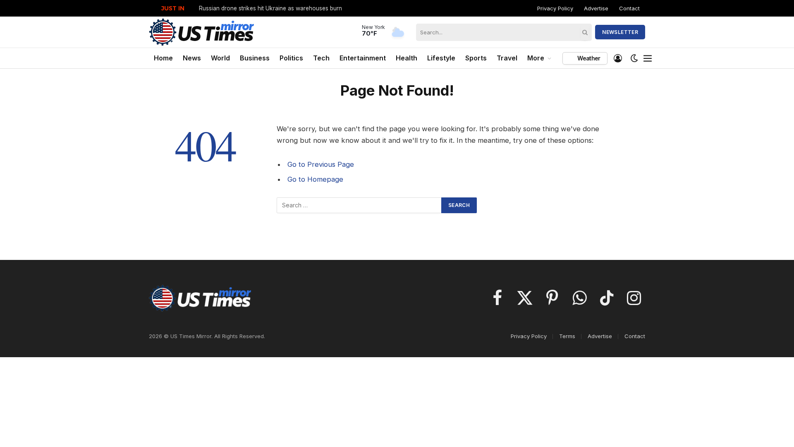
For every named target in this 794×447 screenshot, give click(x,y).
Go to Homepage (315, 179)
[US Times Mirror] (202, 32)
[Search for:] (359, 205)
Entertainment (363, 58)
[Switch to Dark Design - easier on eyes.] (634, 58)
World (220, 58)
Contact (629, 8)
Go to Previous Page (320, 164)
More (535, 58)
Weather (588, 58)
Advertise (596, 8)
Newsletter (620, 32)
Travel (507, 58)
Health (406, 58)
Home (163, 58)
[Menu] (648, 58)
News (192, 58)
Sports (476, 58)
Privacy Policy (555, 8)
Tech (321, 58)
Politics (291, 58)
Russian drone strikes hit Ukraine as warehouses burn (270, 8)
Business (255, 58)
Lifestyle (441, 58)
